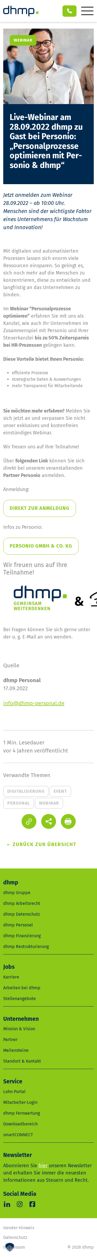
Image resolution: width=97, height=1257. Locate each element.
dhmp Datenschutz (21, 914)
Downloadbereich (20, 1124)
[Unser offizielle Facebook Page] (32, 1204)
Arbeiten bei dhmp (21, 987)
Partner (10, 1039)
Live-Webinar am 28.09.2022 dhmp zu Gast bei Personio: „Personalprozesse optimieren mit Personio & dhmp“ (46, 141)
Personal (18, 803)
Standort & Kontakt (22, 1061)
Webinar (49, 803)
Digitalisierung (25, 791)
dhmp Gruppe (16, 892)
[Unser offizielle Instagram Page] (19, 1204)
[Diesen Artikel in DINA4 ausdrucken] (68, 821)
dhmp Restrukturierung (26, 946)
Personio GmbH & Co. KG (41, 546)
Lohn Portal (14, 1091)
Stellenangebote (19, 998)
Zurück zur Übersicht (45, 844)
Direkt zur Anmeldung (40, 508)
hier (43, 1166)
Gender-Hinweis (18, 1227)
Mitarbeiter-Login (20, 1102)
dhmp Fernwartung (21, 1113)
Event (60, 791)
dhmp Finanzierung (22, 935)
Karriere (11, 977)
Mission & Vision (19, 1028)
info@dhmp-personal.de (33, 703)
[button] (48, 821)
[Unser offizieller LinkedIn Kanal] (7, 1204)
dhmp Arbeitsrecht (21, 903)
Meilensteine (16, 1050)
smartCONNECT (18, 1134)
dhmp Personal (18, 925)
